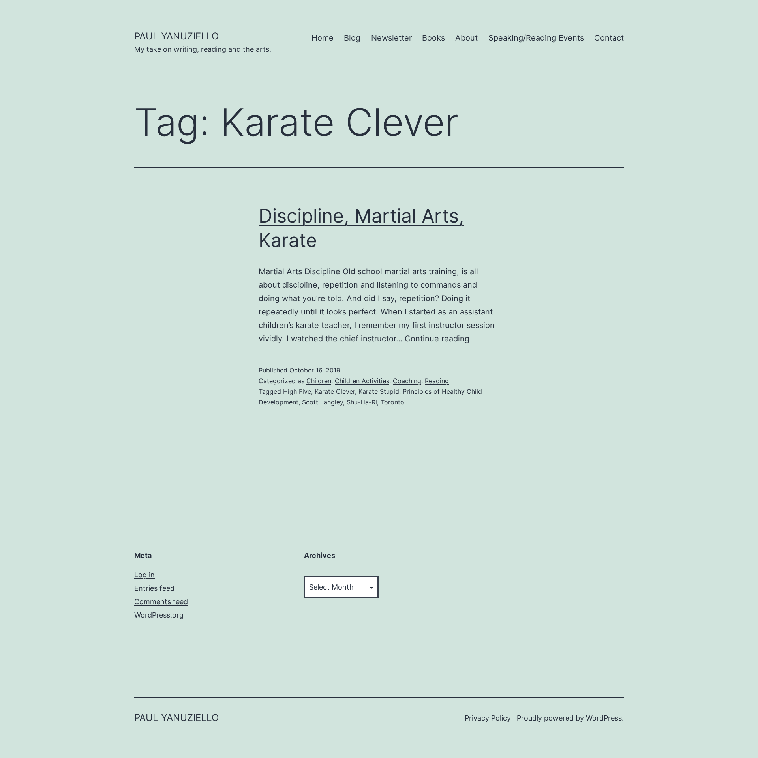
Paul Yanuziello (176, 36)
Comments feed (161, 601)
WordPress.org (159, 615)
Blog (352, 38)
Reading (437, 381)
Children (318, 381)
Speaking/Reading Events (536, 38)
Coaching (407, 381)
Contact (609, 38)
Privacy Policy (488, 718)
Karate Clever (335, 391)
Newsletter (391, 38)
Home (322, 38)
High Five (297, 391)
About (466, 38)
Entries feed (154, 588)
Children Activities (362, 381)
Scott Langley (322, 402)
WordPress (604, 718)
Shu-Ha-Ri (362, 402)
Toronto (392, 402)
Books (433, 38)
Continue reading (437, 338)
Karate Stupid (378, 391)
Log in (144, 575)
